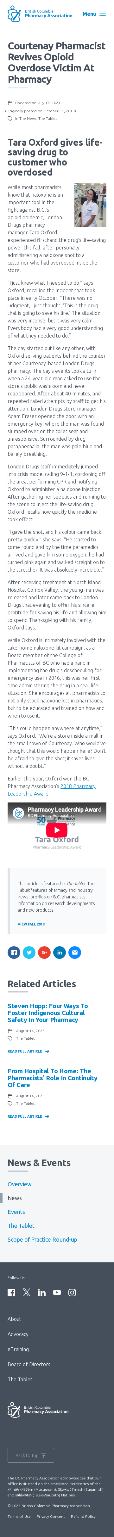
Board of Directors (29, 1364)
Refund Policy (83, 1516)
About (14, 1319)
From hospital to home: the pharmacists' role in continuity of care (53, 1077)
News (15, 1198)
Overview (20, 1184)
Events (16, 1212)
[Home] (40, 14)
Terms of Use (19, 1516)
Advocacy (18, 1334)
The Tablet (21, 1226)
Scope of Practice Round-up (42, 1240)
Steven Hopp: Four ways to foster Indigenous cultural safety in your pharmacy (48, 1012)
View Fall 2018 (31, 924)
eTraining (18, 1349)
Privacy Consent (51, 1516)
